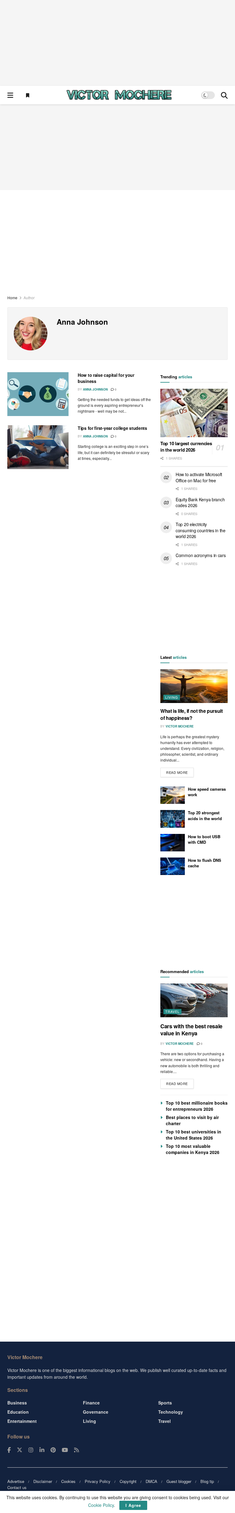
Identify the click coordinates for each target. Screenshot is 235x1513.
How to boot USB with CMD (204, 839)
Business (17, 1403)
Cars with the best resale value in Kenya (191, 1029)
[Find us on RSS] (76, 1450)
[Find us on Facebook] (9, 1450)
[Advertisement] (117, 43)
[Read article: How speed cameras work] (172, 795)
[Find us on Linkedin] (41, 1450)
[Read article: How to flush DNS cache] (172, 866)
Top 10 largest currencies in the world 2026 (186, 446)
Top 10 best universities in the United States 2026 (193, 1135)
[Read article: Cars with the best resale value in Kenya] (194, 1000)
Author (29, 297)
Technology (170, 1412)
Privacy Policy (97, 1481)
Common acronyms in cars (201, 555)
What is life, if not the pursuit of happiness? (191, 714)
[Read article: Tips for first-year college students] (38, 447)
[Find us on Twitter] (19, 1450)
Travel (172, 1011)
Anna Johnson (95, 389)
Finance (91, 1403)
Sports (165, 1403)
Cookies (68, 1481)
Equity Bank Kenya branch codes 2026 (200, 502)
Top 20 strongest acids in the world (205, 815)
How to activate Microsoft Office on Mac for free (199, 477)
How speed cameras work (207, 791)
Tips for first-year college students (112, 428)
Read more (180, 771)
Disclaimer (42, 1481)
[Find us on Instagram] (30, 1450)
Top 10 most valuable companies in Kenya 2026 (192, 1149)
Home (12, 297)
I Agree (133, 1505)
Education (18, 1412)
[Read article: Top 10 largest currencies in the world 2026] (194, 413)
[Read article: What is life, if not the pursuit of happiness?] (194, 686)
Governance (95, 1412)
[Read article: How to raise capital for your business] (38, 394)
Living (171, 697)
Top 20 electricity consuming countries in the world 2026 (201, 530)
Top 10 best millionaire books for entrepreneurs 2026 (197, 1106)
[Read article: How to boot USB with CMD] (172, 842)
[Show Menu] (10, 95)
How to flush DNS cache (204, 863)
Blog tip (207, 1481)
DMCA (151, 1481)
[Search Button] (224, 95)
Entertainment (22, 1421)
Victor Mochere (180, 726)
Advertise (15, 1481)
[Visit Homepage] (119, 95)
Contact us (17, 1487)
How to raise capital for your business (106, 378)
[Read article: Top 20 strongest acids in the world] (172, 818)
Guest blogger (178, 1481)
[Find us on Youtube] (65, 1450)
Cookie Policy (101, 1505)
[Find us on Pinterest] (53, 1450)
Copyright (128, 1481)
